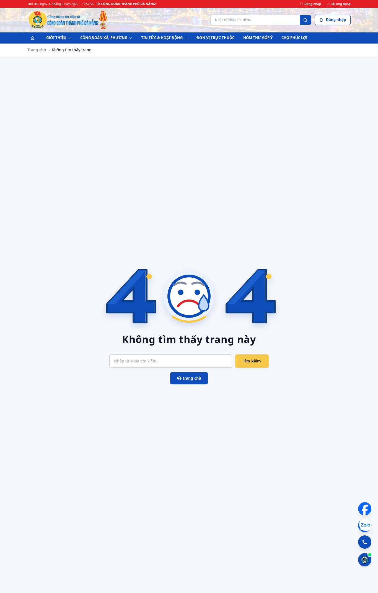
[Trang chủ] (32, 38)
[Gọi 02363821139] (364, 542)
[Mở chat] (364, 559)
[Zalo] (364, 525)
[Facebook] (364, 508)
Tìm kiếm (252, 361)
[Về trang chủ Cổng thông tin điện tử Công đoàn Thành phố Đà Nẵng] (68, 20)
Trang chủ (36, 49)
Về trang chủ (189, 378)
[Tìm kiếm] (305, 20)
